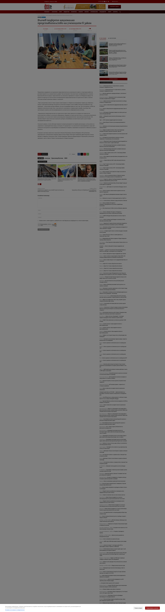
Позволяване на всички (152, 608)
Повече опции (138, 608)
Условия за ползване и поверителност (15, 610)
